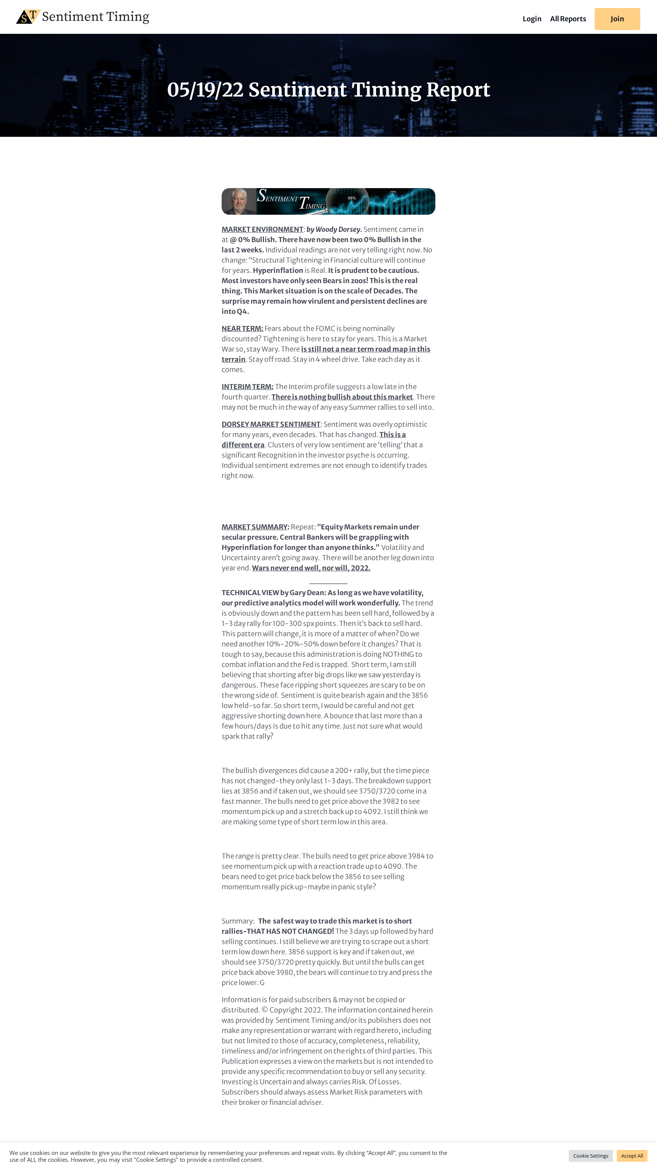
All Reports (568, 19)
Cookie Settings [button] (590, 1155)
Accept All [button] (632, 1155)
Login (532, 19)
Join (617, 18)
